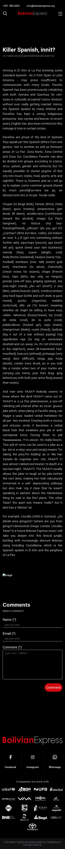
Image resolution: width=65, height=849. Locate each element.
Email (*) (9, 633)
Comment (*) (12, 647)
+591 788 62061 (11, 5)
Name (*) (9, 619)
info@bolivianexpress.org (41, 5)
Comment (53, 687)
